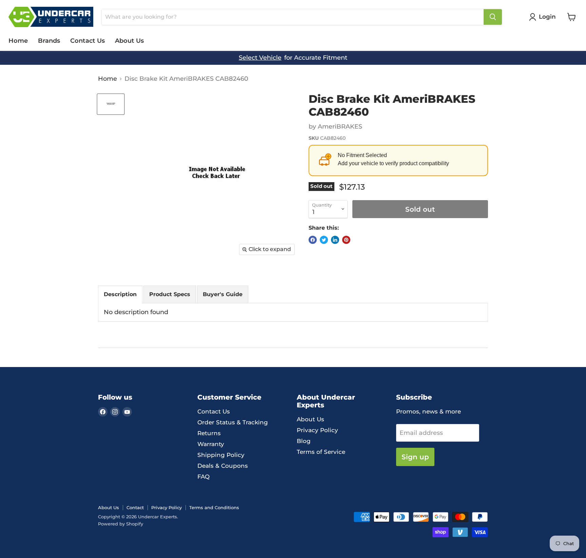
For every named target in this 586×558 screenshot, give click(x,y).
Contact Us (87, 40)
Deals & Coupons (222, 465)
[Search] (493, 17)
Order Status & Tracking (232, 422)
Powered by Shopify (120, 523)
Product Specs (169, 294)
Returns (209, 433)
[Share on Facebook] (313, 240)
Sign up (415, 457)
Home (18, 40)
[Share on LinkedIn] (335, 240)
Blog (304, 441)
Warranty (210, 444)
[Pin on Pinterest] (346, 240)
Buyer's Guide (222, 294)
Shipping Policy (221, 454)
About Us (129, 40)
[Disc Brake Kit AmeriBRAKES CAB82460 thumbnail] (110, 104)
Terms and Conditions (214, 507)
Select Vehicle (260, 57)
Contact (135, 507)
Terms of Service (321, 451)
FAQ (203, 476)
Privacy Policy (317, 430)
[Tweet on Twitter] (324, 240)
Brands (49, 40)
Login (547, 16)
